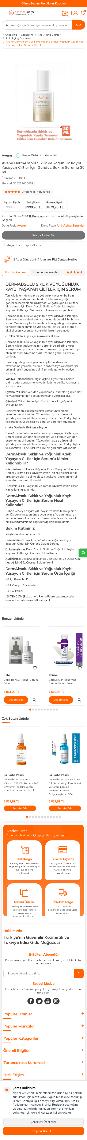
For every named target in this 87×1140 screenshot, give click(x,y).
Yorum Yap (43, 191)
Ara (78, 24)
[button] (30, 710)
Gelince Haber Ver (44, 235)
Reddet (57, 1104)
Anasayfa (11, 34)
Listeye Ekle (12, 245)
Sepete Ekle (15, 699)
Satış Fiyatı (33, 202)
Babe (7, 674)
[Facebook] (30, 1001)
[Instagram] (56, 1001)
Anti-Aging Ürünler (49, 34)
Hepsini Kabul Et (43, 1131)
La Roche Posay (14, 774)
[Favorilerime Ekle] (35, 668)
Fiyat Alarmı (33, 245)
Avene (7, 155)
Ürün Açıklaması (15, 272)
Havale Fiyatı (54, 202)
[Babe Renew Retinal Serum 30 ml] (21, 649)
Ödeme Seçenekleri (46, 272)
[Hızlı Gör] (34, 700)
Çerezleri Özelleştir (43, 1122)
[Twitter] (39, 1001)
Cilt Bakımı (27, 34)
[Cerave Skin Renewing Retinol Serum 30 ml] (66, 649)
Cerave (53, 674)
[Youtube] (47, 1001)
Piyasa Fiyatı (12, 202)
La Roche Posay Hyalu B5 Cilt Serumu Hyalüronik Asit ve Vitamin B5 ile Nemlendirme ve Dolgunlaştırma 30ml (65, 787)
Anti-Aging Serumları (18, 38)
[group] (43, 98)
